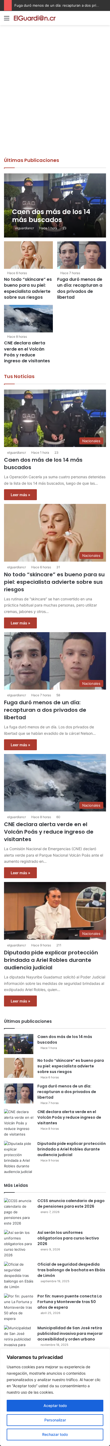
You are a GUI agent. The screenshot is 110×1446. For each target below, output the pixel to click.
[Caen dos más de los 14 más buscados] (55, 205)
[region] (55, 1397)
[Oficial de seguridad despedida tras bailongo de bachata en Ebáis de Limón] (18, 1276)
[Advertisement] (55, 99)
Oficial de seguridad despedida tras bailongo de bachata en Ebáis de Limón (71, 1270)
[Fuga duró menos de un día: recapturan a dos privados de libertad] (81, 255)
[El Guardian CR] (34, 18)
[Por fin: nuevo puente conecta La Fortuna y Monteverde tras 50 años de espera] (18, 1307)
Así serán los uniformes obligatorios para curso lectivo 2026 (68, 1238)
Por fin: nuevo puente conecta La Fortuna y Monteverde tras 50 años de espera (69, 1301)
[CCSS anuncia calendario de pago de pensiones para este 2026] (18, 1212)
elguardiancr (24, 228)
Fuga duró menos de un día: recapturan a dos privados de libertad (79, 288)
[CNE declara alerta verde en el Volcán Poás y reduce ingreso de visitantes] (28, 318)
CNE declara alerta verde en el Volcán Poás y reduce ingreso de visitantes (27, 352)
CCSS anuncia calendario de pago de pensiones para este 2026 (71, 1203)
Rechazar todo (55, 1434)
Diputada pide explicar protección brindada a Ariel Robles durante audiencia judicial (51, 960)
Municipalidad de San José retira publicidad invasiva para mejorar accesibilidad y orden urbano (70, 1333)
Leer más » (20, 494)
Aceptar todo (55, 1405)
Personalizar (55, 1420)
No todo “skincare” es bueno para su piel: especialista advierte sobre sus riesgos (28, 288)
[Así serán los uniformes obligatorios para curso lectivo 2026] (18, 1244)
